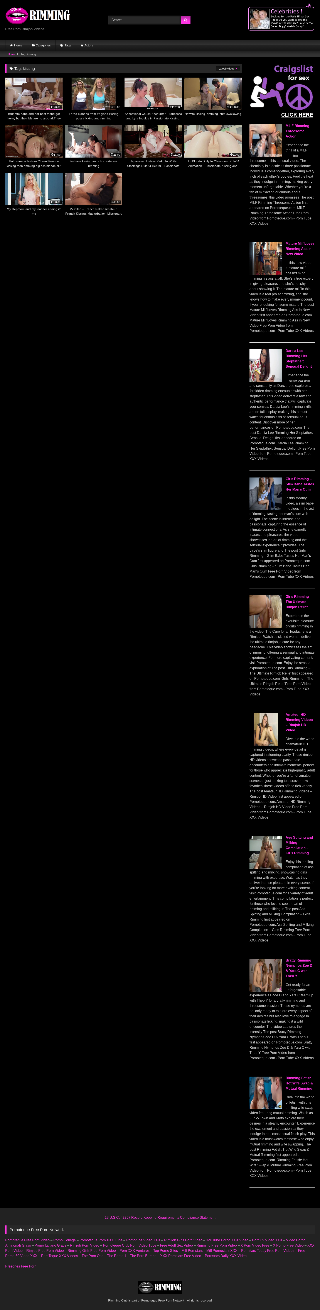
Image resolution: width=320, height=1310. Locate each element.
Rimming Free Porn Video (217, 1245)
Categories (43, 45)
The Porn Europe (143, 1256)
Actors (88, 45)
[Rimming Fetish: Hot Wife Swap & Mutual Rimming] (265, 1108)
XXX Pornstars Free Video (180, 1256)
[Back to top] (306, 1297)
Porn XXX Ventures (135, 1250)
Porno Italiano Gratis (50, 1245)
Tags (68, 45)
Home (18, 45)
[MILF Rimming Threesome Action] (265, 156)
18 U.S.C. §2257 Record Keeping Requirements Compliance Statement (160, 1217)
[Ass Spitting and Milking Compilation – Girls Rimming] (265, 867)
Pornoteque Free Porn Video (27, 1240)
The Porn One (92, 1256)
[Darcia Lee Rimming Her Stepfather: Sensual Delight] (265, 381)
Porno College (64, 1240)
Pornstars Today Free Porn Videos (267, 1250)
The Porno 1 (116, 1256)
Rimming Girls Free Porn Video (91, 1250)
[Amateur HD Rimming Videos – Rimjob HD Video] (265, 744)
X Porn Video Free (255, 1245)
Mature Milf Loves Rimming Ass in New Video (300, 249)
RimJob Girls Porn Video (183, 1240)
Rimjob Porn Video (84, 1245)
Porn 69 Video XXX (267, 1240)
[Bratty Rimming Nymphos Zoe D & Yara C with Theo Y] (265, 990)
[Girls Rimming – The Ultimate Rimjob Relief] (265, 627)
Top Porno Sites (165, 1250)
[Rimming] (38, 16)
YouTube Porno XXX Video (227, 1240)
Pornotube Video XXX (143, 1240)
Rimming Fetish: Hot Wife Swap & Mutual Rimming (299, 1083)
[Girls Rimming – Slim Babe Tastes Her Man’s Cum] (265, 509)
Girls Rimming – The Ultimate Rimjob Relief (299, 602)
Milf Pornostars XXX (221, 1250)
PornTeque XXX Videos (59, 1256)
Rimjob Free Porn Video (45, 1250)
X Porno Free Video (288, 1245)
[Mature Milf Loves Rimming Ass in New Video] (265, 273)
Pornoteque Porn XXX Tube (101, 1240)
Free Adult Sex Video (176, 1245)
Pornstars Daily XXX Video (226, 1256)
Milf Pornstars (192, 1250)
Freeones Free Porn (20, 1266)
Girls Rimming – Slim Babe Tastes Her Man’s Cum (300, 484)
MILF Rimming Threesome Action (297, 131)
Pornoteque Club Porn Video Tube (129, 1245)
